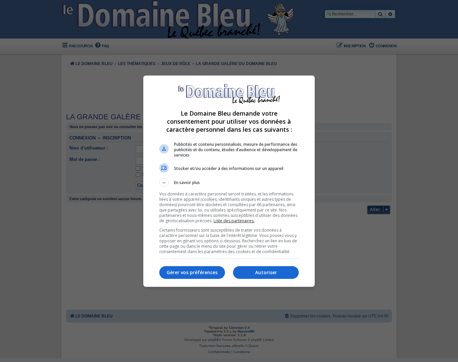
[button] (229, 182)
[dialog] (229, 181)
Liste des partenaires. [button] (234, 221)
